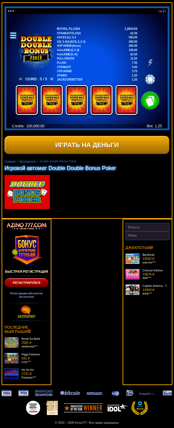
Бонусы (134, 227)
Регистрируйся (26, 283)
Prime (132, 235)
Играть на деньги (87, 144)
